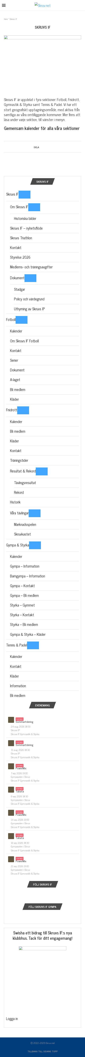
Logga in (12, 1018)
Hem (6, 19)
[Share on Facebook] (41, 146)
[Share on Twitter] (45, 146)
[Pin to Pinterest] (48, 146)
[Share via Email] (52, 146)
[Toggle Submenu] (24, 195)
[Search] (81, 5)
